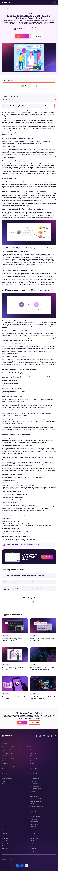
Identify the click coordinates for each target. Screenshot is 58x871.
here (38, 267)
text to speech (13, 118)
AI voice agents (26, 464)
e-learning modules (46, 407)
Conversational (7, 505)
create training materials (47, 194)
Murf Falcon (5, 462)
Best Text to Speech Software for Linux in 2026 (27, 544)
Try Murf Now (47, 557)
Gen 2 (20, 409)
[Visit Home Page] (6, 2)
